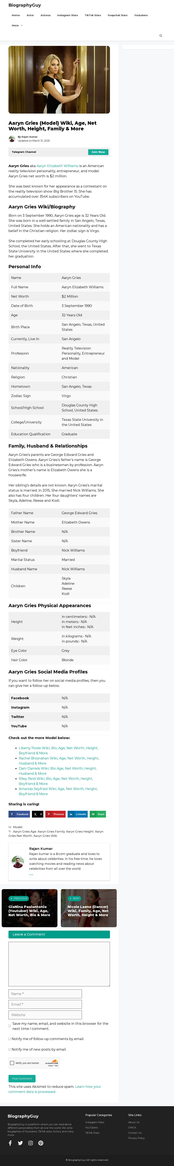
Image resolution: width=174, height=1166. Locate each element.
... (31, 873)
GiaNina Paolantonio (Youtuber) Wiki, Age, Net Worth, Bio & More (29, 911)
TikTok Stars (93, 15)
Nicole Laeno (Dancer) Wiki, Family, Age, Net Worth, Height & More (88, 911)
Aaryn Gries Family (51, 831)
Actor (30, 15)
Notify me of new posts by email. (39, 1049)
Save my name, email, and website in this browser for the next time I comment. (60, 1026)
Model (17, 827)
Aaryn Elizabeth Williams (57, 166)
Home (16, 15)
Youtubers (141, 15)
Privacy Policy (136, 1138)
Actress (45, 15)
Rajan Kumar (30, 136)
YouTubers (91, 1127)
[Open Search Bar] (161, 36)
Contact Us (135, 1132)
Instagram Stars (67, 15)
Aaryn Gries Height (80, 831)
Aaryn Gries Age (24, 831)
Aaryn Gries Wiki (45, 835)
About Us (133, 1122)
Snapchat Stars (117, 15)
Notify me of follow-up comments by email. (48, 1039)
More (15, 25)
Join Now (98, 152)
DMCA (132, 1127)
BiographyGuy (24, 5)
